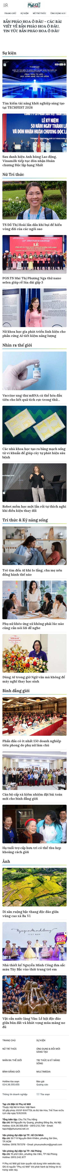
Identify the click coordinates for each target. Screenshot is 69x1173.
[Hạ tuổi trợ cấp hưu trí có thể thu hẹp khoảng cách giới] (34, 824)
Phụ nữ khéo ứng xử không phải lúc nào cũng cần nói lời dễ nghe (33, 626)
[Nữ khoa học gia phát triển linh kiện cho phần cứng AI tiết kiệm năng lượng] (34, 307)
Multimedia (43, 1071)
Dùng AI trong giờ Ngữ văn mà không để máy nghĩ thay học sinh (33, 679)
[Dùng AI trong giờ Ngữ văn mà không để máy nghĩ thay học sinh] (34, 653)
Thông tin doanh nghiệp (14, 1094)
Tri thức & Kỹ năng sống (25, 520)
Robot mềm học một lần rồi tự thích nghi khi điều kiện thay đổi (34, 508)
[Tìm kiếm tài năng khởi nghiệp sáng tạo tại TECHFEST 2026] (34, 78)
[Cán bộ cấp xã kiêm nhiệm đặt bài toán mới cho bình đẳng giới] (34, 770)
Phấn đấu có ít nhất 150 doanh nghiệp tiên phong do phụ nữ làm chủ (31, 743)
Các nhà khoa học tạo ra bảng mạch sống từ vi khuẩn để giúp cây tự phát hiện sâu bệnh (33, 453)
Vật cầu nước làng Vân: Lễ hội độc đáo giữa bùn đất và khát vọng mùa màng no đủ (33, 1022)
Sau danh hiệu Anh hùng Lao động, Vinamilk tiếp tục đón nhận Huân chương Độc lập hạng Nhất (29, 161)
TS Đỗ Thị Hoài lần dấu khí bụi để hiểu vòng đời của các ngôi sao (32, 227)
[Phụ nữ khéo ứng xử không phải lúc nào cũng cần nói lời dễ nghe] (34, 600)
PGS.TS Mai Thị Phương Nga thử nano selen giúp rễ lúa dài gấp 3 (31, 280)
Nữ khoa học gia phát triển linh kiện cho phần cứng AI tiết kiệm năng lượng (34, 333)
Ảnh (6, 861)
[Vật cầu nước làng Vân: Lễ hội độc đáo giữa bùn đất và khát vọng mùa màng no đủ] (34, 994)
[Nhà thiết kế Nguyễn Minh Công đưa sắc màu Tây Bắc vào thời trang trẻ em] (34, 941)
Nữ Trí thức (39, 13)
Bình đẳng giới (16, 690)
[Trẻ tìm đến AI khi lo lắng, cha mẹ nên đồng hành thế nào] (34, 545)
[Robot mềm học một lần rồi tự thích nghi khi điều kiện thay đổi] (34, 482)
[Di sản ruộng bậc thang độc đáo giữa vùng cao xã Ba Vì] (34, 887)
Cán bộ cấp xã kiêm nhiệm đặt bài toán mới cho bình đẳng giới (32, 796)
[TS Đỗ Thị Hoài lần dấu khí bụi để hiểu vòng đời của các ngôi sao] (34, 200)
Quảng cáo (42, 1084)
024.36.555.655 (10, 1084)
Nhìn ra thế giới (17, 345)
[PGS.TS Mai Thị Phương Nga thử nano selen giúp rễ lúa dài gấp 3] (34, 254)
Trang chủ (10, 13)
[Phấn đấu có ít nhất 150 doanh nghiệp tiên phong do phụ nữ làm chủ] (34, 716)
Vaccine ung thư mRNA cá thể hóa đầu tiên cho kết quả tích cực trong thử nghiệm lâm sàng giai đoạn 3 (32, 399)
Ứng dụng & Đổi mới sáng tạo (48, 1050)
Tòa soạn (45, 1094)
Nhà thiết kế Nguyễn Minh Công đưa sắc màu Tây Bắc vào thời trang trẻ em (33, 967)
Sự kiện (24, 13)
